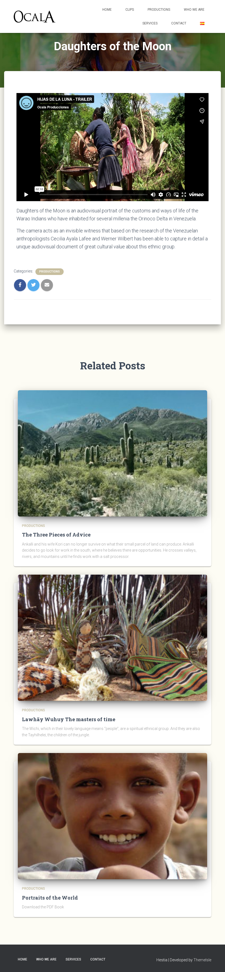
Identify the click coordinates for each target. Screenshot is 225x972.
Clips (129, 10)
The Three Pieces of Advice (56, 534)
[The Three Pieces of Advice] (112, 453)
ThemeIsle (202, 960)
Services (150, 23)
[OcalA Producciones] (35, 16)
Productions (159, 10)
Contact (178, 23)
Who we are (194, 10)
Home (107, 10)
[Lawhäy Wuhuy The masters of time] (112, 637)
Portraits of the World (50, 897)
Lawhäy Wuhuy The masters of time (68, 719)
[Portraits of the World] (112, 816)
